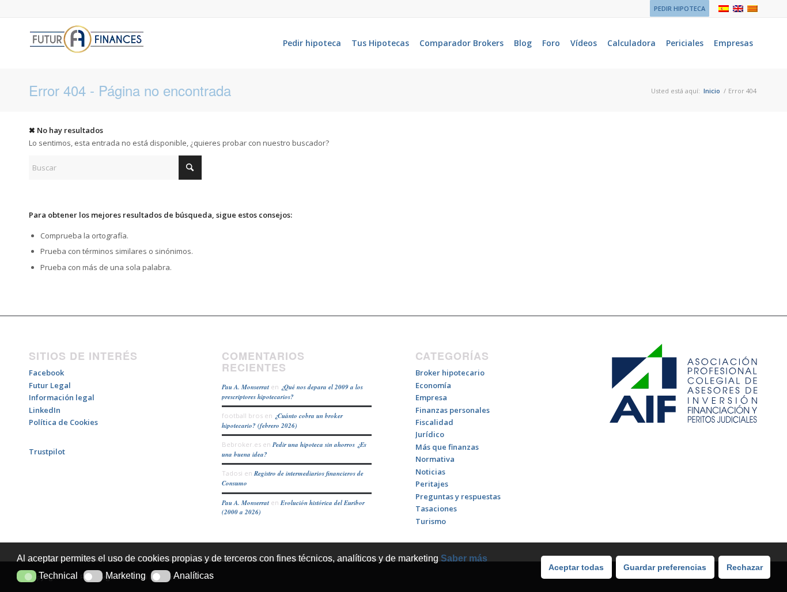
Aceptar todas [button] (576, 567)
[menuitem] (676, 9)
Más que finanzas (447, 447)
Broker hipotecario (450, 372)
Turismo (430, 521)
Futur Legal (50, 385)
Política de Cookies (63, 422)
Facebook (46, 372)
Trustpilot (47, 451)
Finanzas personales (452, 410)
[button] (26, 576)
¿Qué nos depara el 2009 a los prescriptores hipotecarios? (292, 391)
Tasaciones (436, 508)
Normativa (435, 459)
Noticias (430, 471)
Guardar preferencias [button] (664, 567)
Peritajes (431, 484)
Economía (433, 385)
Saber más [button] (464, 558)
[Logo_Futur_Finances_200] (86, 43)
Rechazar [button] (745, 567)
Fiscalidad (434, 422)
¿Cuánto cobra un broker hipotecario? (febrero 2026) (282, 420)
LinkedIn (44, 410)
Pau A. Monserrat (245, 387)
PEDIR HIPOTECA (679, 8)
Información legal (61, 397)
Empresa (431, 397)
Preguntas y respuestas (458, 496)
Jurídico (429, 434)
